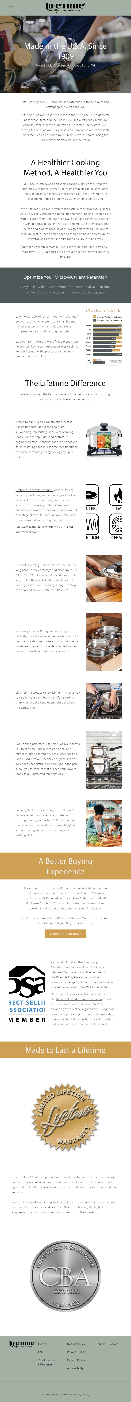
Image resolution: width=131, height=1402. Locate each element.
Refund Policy (76, 1360)
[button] (11, 8)
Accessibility (75, 1368)
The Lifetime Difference (46, 1362)
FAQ (40, 1352)
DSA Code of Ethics (98, 987)
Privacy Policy (76, 1352)
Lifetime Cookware (59, 1395)
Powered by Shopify (79, 1395)
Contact (43, 1344)
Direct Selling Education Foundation (79, 999)
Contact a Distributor (65, 933)
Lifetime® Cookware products (34, 490)
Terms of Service (107, 1344)
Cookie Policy (76, 1344)
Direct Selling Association (72, 977)
